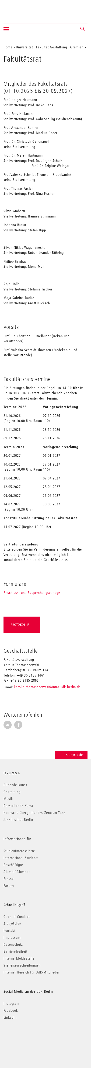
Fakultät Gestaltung (51, 47)
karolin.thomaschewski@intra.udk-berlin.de (47, 686)
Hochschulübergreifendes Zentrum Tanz (34, 812)
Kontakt (9, 930)
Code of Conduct (17, 916)
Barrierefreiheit (15, 951)
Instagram (11, 1003)
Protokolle (19, 625)
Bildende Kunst (15, 784)
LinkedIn (10, 1017)
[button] (83, 29)
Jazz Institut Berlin (18, 819)
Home (8, 47)
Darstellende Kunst (18, 805)
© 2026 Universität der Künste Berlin (28, 1037)
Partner (9, 885)
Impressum (12, 937)
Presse (9, 878)
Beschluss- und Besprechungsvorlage (32, 592)
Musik (8, 798)
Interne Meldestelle (19, 958)
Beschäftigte (13, 864)
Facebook (11, 1010)
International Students (21, 857)
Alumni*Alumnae (17, 871)
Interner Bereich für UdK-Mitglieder (32, 972)
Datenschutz (13, 944)
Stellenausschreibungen (22, 965)
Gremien (76, 47)
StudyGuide (74, 755)
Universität (24, 47)
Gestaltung (12, 791)
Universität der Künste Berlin (22, 8)
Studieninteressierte (19, 850)
